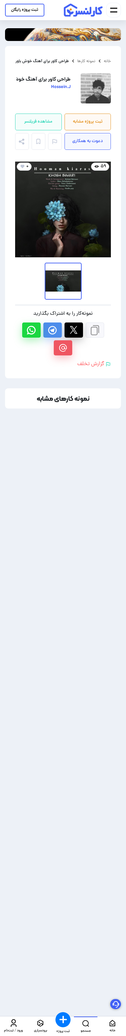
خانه (107, 61)
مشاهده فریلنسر (38, 121)
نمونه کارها (86, 61)
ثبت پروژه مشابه (87, 121)
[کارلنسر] (83, 10)
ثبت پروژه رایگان (24, 10)
